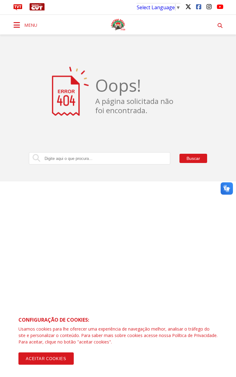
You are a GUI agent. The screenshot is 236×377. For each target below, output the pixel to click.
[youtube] (219, 6)
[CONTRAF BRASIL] (118, 24)
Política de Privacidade (194, 335)
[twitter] (188, 6)
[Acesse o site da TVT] (18, 8)
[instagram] (209, 6)
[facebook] (198, 6)
